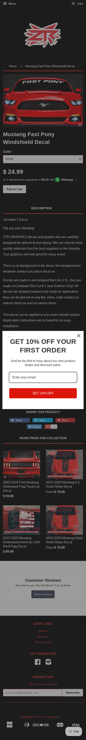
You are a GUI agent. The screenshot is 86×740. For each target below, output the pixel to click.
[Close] (79, 335)
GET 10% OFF (43, 393)
